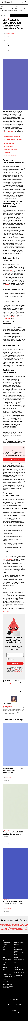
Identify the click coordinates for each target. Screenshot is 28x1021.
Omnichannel (5, 962)
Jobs (4, 972)
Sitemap (14, 1010)
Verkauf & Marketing (17, 929)
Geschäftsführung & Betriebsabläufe (10, 925)
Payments (16, 948)
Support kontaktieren (7, 946)
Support (16, 967)
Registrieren (15, 663)
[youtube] (20, 1004)
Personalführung (22, 927)
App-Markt (5, 944)
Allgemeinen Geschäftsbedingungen (14, 669)
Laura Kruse (8, 841)
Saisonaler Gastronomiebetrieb (18, 952)
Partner (16, 957)
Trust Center (5, 981)
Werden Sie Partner (18, 961)
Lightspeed (8, 777)
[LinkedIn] (8, 55)
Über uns (5, 967)
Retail (4, 957)
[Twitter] (8, 51)
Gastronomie (6, 18)
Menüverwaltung (7, 683)
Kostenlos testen (14, 460)
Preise (4, 949)
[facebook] (8, 1004)
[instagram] (12, 1004)
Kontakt (4, 969)
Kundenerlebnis (23, 925)
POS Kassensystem (18, 942)
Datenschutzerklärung (18, 671)
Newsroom (5, 978)
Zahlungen (25, 929)
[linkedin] (16, 1004)
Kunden (16, 954)
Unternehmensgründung (17, 928)
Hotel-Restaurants (18, 949)
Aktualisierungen (6, 942)
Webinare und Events (7, 976)
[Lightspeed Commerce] (6, 2)
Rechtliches (5, 979)
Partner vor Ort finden (19, 959)
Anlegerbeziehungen (7, 974)
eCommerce (5, 940)
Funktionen (16, 944)
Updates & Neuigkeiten (6, 929)
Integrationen (17, 962)
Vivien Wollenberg (10, 33)
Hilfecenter (5, 948)
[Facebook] (8, 46)
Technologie (8, 928)
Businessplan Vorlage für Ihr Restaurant (8, 987)
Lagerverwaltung (5, 927)
